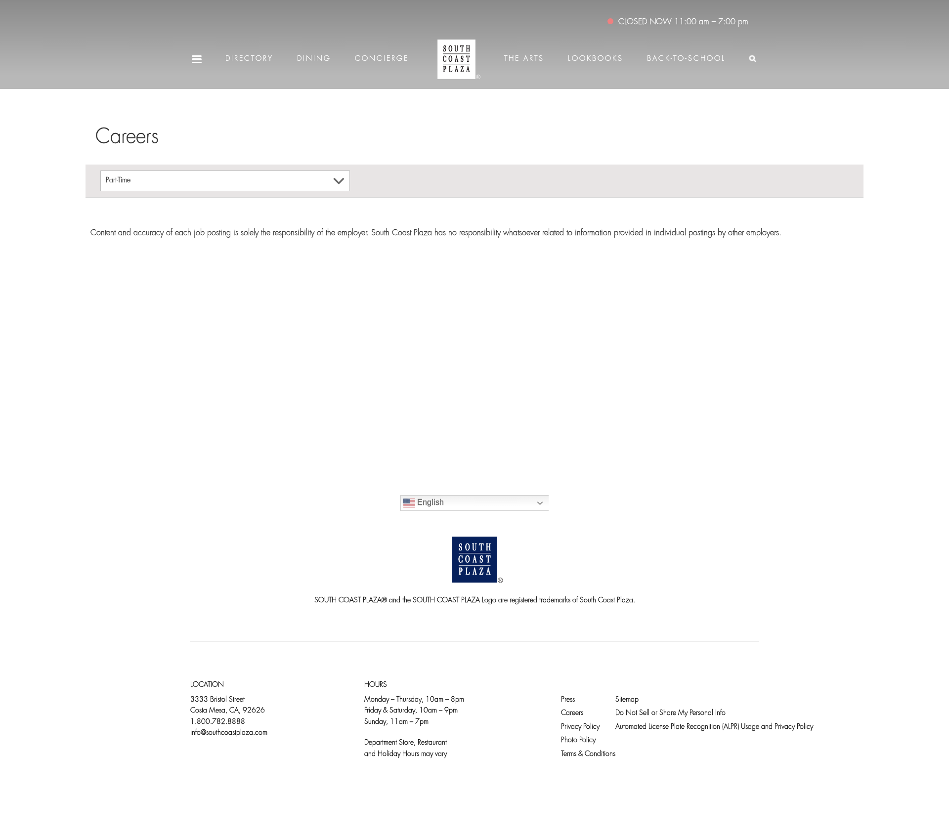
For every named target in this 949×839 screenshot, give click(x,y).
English (429, 502)
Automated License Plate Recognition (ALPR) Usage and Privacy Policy (714, 727)
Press (568, 700)
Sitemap (627, 700)
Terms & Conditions (588, 754)
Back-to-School (686, 59)
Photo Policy (578, 740)
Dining (314, 59)
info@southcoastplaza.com (228, 733)
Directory (249, 59)
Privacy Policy (580, 727)
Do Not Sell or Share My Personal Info (670, 713)
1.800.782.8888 (217, 722)
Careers (572, 713)
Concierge (382, 59)
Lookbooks (595, 59)
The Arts (524, 59)
